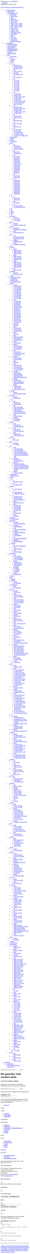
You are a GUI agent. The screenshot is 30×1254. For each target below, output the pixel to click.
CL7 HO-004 (17, 293)
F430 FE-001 (14, 280)
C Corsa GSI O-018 (19, 701)
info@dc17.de (8, 1175)
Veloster (14, 417)
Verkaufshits (7, 1116)
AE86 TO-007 (18, 901)
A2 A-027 (16, 90)
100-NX (14, 590)
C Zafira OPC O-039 (19, 758)
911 (13, 777)
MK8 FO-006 (17, 258)
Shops (5, 1147)
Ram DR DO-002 (19, 232)
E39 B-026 (17, 189)
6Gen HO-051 (18, 331)
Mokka (12, 732)
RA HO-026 (17, 373)
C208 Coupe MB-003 (20, 529)
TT (13, 128)
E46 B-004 (17, 162)
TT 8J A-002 (17, 131)
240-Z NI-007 (17, 613)
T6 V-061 (16, 1008)
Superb (14, 874)
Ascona (14, 686)
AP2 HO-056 (17, 387)
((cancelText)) (4, 1196)
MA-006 (16, 516)
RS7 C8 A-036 (18, 123)
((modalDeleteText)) (14, 1196)
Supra (13, 923)
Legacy (14, 820)
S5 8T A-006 (17, 116)
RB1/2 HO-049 (18, 374)
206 (13, 764)
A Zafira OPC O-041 (19, 755)
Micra (13, 625)
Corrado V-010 (18, 956)
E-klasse (14, 531)
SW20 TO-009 (18, 917)
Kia (9, 446)
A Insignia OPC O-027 (20, 719)
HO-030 (16, 334)
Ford (9, 246)
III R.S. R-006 (18, 786)
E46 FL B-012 (18, 164)
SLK (13, 550)
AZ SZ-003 (17, 844)
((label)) (3, 1205)
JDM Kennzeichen (12, 44)
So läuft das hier (8, 1142)
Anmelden (7, 1157)
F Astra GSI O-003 (19, 670)
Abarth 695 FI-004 (19, 238)
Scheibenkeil (10, 11)
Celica (14, 886)
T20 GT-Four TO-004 (20, 890)
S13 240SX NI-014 (19, 640)
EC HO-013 (17, 301)
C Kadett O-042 (18, 726)
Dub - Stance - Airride (16, 26)
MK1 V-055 (17, 947)
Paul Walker (14, 34)
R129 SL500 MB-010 (20, 546)
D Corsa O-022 (18, 704)
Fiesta (13, 255)
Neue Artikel (7, 1115)
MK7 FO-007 (17, 256)
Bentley (10, 140)
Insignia (14, 716)
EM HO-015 (17, 313)
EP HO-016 (17, 311)
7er (13, 196)
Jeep (9, 441)
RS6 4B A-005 (18, 120)
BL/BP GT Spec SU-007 (20, 822)
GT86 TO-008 (18, 910)
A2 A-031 (16, 83)
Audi (10, 62)
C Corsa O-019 (18, 699)
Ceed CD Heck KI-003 (20, 452)
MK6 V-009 (17, 973)
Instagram (6, 1105)
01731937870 (14, 1)
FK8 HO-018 (17, 320)
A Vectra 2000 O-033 (19, 746)
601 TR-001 (14, 943)
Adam (14, 665)
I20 (13, 401)
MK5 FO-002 (17, 253)
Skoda (10, 852)
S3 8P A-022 (17, 99)
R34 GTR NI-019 (19, 650)
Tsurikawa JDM (11, 53)
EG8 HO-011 (17, 305)
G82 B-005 (17, 177)
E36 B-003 (17, 161)
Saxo (12, 213)
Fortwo (14, 849)
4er (13, 174)
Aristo (14, 878)
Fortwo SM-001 (18, 850)
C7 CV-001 (17, 220)
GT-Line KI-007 (18, 473)
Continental (14, 141)
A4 (13, 105)
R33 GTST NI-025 (19, 652)
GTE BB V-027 (18, 1022)
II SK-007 (16, 867)
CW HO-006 (17, 296)
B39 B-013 (17, 159)
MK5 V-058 (17, 968)
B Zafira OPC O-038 (19, 756)
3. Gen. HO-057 (18, 370)
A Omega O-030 (18, 735)
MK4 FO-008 (17, 267)
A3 (13, 92)
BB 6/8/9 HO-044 (19, 383)
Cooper (14, 581)
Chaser (14, 895)
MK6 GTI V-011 (18, 975)
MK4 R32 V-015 (18, 967)
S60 (13, 1056)
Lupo (13, 998)
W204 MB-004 (18, 526)
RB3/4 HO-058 (18, 376)
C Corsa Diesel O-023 (20, 702)
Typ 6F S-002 (17, 834)
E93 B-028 (17, 168)
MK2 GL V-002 (18, 962)
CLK (13, 528)
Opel (10, 664)
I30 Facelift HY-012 (19, 411)
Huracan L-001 (15, 476)
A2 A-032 (16, 80)
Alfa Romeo (11, 56)
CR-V (14, 326)
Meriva (14, 729)
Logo (13, 361)
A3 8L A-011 (17, 93)
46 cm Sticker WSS (12, 13)
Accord (14, 284)
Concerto (14, 323)
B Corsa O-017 (18, 696)
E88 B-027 (17, 146)
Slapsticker (13, 19)
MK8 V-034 (17, 984)
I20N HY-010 (17, 404)
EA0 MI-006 (17, 574)
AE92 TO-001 (18, 899)
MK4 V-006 (17, 953)
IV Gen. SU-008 (18, 819)
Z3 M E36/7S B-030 (19, 207)
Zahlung (6, 1131)
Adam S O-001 (18, 667)
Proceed (14, 462)
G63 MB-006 (17, 535)
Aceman (13, 578)
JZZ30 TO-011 (18, 920)
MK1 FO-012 (17, 264)
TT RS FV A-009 (18, 134)
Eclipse (14, 561)
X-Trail (14, 661)
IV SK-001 (17, 873)
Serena (14, 635)
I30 (13, 405)
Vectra (14, 743)
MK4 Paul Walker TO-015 (21, 926)
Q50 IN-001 (17, 429)
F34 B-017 (17, 171)
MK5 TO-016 (17, 932)
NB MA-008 (17, 507)
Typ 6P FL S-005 (18, 835)
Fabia (13, 858)
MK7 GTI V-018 (18, 980)
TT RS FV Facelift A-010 (21, 135)
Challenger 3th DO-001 (20, 229)
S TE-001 (16, 940)
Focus (13, 261)
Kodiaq (14, 861)
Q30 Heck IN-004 (19, 426)
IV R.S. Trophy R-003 (20, 795)
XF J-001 (16, 440)
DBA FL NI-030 (18, 620)
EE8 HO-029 (17, 338)
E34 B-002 (17, 186)
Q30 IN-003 (17, 425)
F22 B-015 (17, 152)
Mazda (10, 486)
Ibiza (13, 832)
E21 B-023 (17, 156)
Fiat (9, 234)
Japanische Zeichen (16, 32)
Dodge (10, 226)
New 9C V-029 (18, 950)
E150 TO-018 (17, 883)
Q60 (13, 432)
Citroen (10, 211)
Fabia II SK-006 (18, 859)
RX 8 (13, 514)
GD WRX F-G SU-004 (20, 816)
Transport (14, 1046)
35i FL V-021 (17, 1014)
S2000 (14, 384)
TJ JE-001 (16, 444)
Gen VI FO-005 (18, 274)
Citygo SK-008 (18, 855)
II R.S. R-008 (17, 790)
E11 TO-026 (17, 902)
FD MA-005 (17, 513)
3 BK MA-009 (18, 492)
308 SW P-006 (18, 770)
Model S (14, 938)
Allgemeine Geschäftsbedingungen (13, 1128)
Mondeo (13, 271)
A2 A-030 (16, 89)
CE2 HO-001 (17, 287)
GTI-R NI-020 (18, 659)
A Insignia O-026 (18, 717)
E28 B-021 (17, 183)
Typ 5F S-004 (17, 828)
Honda (10, 283)
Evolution (14, 567)
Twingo (14, 796)
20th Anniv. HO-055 (19, 389)
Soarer (14, 919)
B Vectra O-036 (18, 747)
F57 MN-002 (17, 583)
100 (13, 70)
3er (13, 155)
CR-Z (13, 332)
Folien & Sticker (9, 10)
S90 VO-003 (17, 1061)
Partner (6, 1144)
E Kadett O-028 (18, 728)
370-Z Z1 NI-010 (18, 602)
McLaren (11, 517)
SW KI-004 (17, 459)
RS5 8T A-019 (18, 117)
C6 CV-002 (17, 219)
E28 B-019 (17, 180)
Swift (13, 838)
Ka (13, 268)
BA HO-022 (17, 380)
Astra (13, 668)
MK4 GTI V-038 (18, 965)
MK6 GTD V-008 (19, 974)
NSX (13, 364)
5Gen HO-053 (18, 329)
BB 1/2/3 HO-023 (19, 381)
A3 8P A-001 (17, 98)
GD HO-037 (17, 352)
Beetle (14, 949)
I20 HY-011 (17, 402)
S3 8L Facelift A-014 (19, 96)
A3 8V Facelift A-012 (20, 101)
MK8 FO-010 (17, 259)
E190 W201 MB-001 (19, 532)
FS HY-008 (17, 419)
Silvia (13, 638)
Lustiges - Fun (14, 29)
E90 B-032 (17, 167)
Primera (14, 629)
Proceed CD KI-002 (19, 464)
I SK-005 (16, 865)
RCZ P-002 (17, 774)
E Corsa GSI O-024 (19, 711)
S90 (13, 1059)
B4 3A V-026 (17, 1013)
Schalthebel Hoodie (12, 49)
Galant (14, 573)
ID (13, 989)
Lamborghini (12, 474)
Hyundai (11, 395)
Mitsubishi (11, 553)
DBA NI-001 (17, 619)
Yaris (13, 934)
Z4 (11, 208)
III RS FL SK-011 (19, 871)
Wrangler (14, 443)
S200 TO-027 (17, 907)
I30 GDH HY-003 (19, 408)
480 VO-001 (17, 1055)
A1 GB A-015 (18, 77)
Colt (13, 555)
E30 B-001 (17, 158)
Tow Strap (10, 52)
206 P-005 (17, 765)
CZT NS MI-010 (18, 559)
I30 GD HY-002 (18, 407)
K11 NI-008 (17, 626)
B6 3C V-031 (17, 1019)
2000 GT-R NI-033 (19, 646)
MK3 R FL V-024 (19, 1037)
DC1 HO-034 (17, 346)
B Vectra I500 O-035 (19, 749)
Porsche (10, 775)
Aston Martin (12, 137)
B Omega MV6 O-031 (20, 737)
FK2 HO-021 (17, 317)
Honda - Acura (14, 31)
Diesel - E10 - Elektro (16, 23)
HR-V (14, 341)
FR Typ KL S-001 (19, 829)
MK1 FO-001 (17, 250)
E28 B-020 (17, 181)
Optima (14, 458)
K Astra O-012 (18, 684)
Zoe (13, 799)
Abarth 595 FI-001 (19, 237)
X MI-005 (16, 571)
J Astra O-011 (17, 681)
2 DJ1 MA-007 (18, 489)
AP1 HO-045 (17, 386)
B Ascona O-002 (18, 687)
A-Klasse (14, 522)
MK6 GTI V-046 (18, 1032)
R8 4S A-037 (17, 126)
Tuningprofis (8, 1064)
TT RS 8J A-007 (18, 132)
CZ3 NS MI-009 (18, 558)
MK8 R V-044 (18, 987)
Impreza (14, 808)
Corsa (13, 693)
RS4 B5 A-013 (18, 107)
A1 (13, 76)
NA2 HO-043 (17, 367)
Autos (7, 55)
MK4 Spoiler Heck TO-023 (21, 931)
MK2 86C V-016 (18, 1025)
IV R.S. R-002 (18, 793)
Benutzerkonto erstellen (10, 1158)
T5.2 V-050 (17, 1007)
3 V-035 (16, 990)
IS (12, 480)
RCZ (13, 773)
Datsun (14, 611)
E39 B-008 (17, 187)
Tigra (13, 738)
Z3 (13, 204)
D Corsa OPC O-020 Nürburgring (19, 707)
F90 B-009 (17, 193)
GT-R (13, 617)
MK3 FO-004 (17, 265)
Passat (14, 1011)
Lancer (12, 576)
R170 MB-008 (18, 552)
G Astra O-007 (18, 671)
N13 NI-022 (17, 658)
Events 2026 (7, 1141)
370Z (13, 598)
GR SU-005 (17, 817)
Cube (13, 608)
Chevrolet (11, 216)
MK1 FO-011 (17, 262)
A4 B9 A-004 (17, 113)
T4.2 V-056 (17, 1004)
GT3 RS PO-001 (18, 778)
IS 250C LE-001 (18, 481)
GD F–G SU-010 (18, 814)
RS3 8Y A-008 (18, 104)
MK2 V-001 (17, 993)
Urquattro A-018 (18, 74)
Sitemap (6, 1145)
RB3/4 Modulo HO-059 (20, 377)
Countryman (14, 584)
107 (13, 761)
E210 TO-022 (17, 904)
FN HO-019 (17, 314)
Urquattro (14, 73)
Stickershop (11, 14)
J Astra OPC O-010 (19, 683)
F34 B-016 (17, 170)
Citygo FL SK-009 (19, 856)
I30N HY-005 (17, 410)
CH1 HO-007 (17, 290)
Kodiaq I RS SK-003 (19, 862)
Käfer (13, 995)
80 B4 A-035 (17, 65)
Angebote (6, 1113)
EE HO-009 (17, 304)
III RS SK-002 (18, 868)
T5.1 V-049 (17, 1005)
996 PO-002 (17, 780)
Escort (14, 249)
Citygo (14, 853)
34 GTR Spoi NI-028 (19, 655)
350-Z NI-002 (17, 595)
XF (13, 438)
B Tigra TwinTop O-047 (20, 741)
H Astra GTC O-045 (19, 680)
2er (13, 150)
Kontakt (6, 1132)
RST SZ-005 (17, 846)
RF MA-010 (17, 510)
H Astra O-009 (18, 677)
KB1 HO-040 (17, 358)
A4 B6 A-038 (17, 110)
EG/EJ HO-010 (18, 307)
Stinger (14, 471)
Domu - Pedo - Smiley (16, 25)
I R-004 (16, 798)
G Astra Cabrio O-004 (20, 674)
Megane (14, 787)
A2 (13, 79)
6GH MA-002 (18, 498)
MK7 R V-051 (18, 981)
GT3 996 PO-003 (18, 781)
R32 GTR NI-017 (19, 647)
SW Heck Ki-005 (18, 461)
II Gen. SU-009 (18, 807)
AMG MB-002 (18, 549)
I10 (11, 399)
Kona (13, 414)
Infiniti (10, 422)
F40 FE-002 (14, 279)
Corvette (14, 217)
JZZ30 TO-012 (18, 922)
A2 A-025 (16, 81)
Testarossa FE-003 (15, 277)
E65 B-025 (17, 198)
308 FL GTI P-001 (19, 771)
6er (11, 195)
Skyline (14, 644)
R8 (13, 125)
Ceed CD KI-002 (18, 450)
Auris (13, 881)
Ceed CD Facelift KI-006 (20, 453)
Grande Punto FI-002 (19, 244)
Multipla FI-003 (18, 241)
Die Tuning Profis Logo (13, 1065)
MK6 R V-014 (18, 977)
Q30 (13, 423)
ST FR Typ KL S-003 (20, 831)
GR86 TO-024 (18, 913)
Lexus (10, 477)
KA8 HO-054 (17, 359)
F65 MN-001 (17, 587)
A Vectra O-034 (18, 744)
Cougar (13, 247)
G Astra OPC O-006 (19, 675)
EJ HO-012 (17, 308)
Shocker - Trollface (16, 41)
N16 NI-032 (17, 607)
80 (13, 64)
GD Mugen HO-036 (19, 353)
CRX (13, 335)
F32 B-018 (17, 176)
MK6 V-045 (17, 1029)
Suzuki (10, 837)
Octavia (14, 864)
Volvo (10, 1052)
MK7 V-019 (17, 978)
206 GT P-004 (18, 767)
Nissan (10, 589)
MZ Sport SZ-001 (19, 840)
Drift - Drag (14, 22)
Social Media (14, 16)
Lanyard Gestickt (11, 46)
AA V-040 (17, 1050)
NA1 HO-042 (17, 365)
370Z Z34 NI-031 (19, 599)
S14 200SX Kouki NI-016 (21, 643)
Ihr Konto (3, 1149)
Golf (13, 958)
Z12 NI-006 (17, 610)
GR (13, 911)
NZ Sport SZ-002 (18, 843)
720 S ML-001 (14, 519)
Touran (14, 1043)
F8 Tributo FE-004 (16, 281)
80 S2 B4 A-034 (18, 67)
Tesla (10, 937)
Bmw (10, 143)
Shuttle (12, 390)
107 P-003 (17, 762)
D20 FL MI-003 (18, 564)
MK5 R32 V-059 (18, 971)
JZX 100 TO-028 (18, 896)
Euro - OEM (14, 28)
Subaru (10, 802)
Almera (14, 604)
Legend (14, 356)
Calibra (14, 689)
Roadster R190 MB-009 (20, 538)
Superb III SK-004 (19, 875)
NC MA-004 (17, 508)
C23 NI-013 (17, 637)
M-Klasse (14, 540)
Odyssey (14, 371)
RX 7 (13, 511)
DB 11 (12, 138)
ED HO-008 (17, 302)
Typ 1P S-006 (17, 826)
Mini (9, 577)
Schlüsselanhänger (12, 50)
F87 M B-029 (17, 153)
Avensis (13, 884)
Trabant (10, 941)
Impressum (7, 1129)
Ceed (13, 447)
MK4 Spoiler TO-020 (20, 929)
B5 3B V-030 (17, 1016)
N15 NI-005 (17, 605)
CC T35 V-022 (18, 1020)
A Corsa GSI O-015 (19, 695)
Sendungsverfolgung (9, 1155)
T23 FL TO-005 (18, 893)
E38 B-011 (17, 199)
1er (13, 144)
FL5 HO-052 (17, 322)
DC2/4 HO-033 (18, 347)
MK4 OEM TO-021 (19, 928)
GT (11, 58)
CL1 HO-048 (17, 295)
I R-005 (16, 801)
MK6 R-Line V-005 (19, 1031)
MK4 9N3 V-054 (18, 1026)
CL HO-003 (17, 292)
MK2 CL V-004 (18, 961)
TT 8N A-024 (17, 129)
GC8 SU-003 (17, 810)
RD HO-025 (17, 328)
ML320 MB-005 (18, 541)
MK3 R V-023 (18, 1035)
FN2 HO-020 (17, 316)
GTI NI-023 (17, 592)
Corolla (14, 898)
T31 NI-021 (17, 662)
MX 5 (13, 504)
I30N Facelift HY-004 (20, 413)
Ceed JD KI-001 (18, 449)
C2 (11, 214)
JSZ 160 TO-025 (18, 880)
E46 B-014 (17, 165)
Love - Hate (14, 38)
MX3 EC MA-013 (19, 502)
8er (13, 201)
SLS (13, 547)
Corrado (14, 955)
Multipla (14, 240)
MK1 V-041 (17, 1044)
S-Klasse (13, 543)
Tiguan (14, 1040)
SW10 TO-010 (18, 916)
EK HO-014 (17, 310)
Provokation (14, 40)
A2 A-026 (16, 87)
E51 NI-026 (17, 616)
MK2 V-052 (17, 1041)
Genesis (14, 396)
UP (13, 1049)
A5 (13, 114)
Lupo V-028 (17, 999)
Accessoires (8, 43)
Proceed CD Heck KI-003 (21, 465)
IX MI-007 (17, 570)
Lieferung (6, 1125)
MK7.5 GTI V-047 (19, 983)
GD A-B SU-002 (18, 811)
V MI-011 (16, 568)
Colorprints (7, 1062)
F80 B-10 (16, 173)
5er (13, 179)
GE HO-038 (17, 355)
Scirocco (14, 1034)
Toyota (10, 877)
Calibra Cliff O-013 (19, 692)
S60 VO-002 (17, 1058)
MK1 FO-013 (17, 270)
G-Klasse (14, 534)
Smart (10, 847)
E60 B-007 (17, 192)
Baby (12, 17)
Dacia (10, 222)
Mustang (14, 273)
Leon (13, 825)
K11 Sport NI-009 (19, 628)
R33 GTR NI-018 (19, 649)
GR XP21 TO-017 (19, 935)
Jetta (13, 992)
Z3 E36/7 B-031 (18, 205)
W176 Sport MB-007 (19, 523)
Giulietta (13, 59)
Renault (10, 783)
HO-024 (16, 325)
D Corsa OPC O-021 (19, 705)
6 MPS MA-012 (18, 496)
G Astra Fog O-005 (19, 673)
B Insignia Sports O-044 (20, 723)
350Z (13, 593)
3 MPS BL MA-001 (19, 493)
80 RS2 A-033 (18, 68)
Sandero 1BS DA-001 (20, 225)
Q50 (13, 428)
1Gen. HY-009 (18, 416)
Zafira (13, 753)
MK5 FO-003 (17, 252)
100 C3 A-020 (18, 71)
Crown (14, 905)
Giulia (12, 61)
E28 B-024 (17, 184)
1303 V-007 (17, 996)
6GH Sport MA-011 (19, 499)
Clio (13, 784)
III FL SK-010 (18, 870)
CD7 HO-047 (17, 286)
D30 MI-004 (17, 565)
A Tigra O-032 (18, 740)
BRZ (13, 804)
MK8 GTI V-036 (18, 986)
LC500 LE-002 (18, 484)
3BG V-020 (17, 1017)
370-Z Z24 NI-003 (19, 601)
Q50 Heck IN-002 (19, 431)
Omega (14, 734)
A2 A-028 (16, 84)
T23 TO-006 (17, 892)
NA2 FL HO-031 (18, 368)
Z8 (11, 210)
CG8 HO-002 (17, 289)
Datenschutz (7, 1126)
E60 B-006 (17, 190)
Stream (14, 392)
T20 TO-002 (17, 889)
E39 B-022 (17, 202)
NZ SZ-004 (17, 841)
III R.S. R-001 (18, 792)
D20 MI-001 (17, 562)
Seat (9, 823)
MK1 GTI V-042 (18, 959)
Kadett (14, 725)
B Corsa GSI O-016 (19, 698)
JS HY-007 (17, 420)
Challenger (15, 228)
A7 (13, 122)
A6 (13, 119)
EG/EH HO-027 (18, 340)
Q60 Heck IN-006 (19, 435)
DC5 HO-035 (17, 349)
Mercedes (11, 520)
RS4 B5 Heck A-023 (19, 108)
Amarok (14, 946)
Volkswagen (11, 944)
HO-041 (16, 362)
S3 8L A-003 (17, 95)
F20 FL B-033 (18, 147)
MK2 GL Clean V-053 (20, 964)
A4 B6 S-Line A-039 (19, 111)
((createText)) (13, 1206)
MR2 (13, 914)
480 (13, 1053)
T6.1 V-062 (17, 1010)
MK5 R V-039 (18, 1028)
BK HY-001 (17, 398)
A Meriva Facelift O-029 (20, 731)
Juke (13, 622)
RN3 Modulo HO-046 (20, 393)
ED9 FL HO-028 (18, 337)
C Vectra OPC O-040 (19, 752)
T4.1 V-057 (17, 1002)
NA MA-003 (17, 505)
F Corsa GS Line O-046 (20, 713)
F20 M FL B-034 (18, 149)
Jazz (13, 350)
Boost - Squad (14, 20)
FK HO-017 (17, 319)
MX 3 (13, 501)
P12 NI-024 (17, 634)
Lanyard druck (11, 47)
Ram (13, 231)
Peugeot (10, 759)
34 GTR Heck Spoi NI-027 (21, 653)
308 (13, 768)
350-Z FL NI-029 (18, 596)
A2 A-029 (16, 86)
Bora (13, 952)
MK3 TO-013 (17, 925)
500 (13, 235)
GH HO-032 (17, 343)
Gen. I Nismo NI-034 (19, 623)
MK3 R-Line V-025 (19, 1038)
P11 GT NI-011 (18, 632)
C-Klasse (14, 525)
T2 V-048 (16, 1047)
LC (13, 483)
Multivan (14, 1001)
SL (13, 544)
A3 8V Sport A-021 (19, 102)
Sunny (14, 656)
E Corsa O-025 (18, 710)
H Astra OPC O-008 (19, 678)
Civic (13, 299)
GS (11, 478)
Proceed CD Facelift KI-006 (21, 467)
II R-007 (16, 789)
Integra (14, 344)
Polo (13, 1023)
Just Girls (13, 37)
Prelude (14, 379)
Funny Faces (10, 1067)
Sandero (14, 223)
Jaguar (10, 437)
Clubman (13, 580)
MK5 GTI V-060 (18, 970)
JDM (12, 35)
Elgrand (14, 614)
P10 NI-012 (17, 631)
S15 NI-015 (17, 641)
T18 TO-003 (17, 887)
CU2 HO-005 (17, 298)
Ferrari (10, 276)
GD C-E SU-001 (18, 813)
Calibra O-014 (18, 690)
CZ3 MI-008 (17, 556)
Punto (13, 243)
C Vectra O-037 (18, 750)
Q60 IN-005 (17, 434)
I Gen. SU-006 (18, 805)
